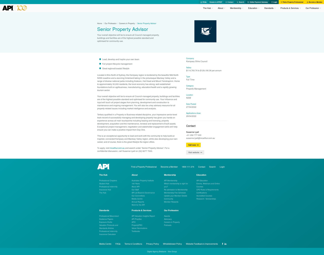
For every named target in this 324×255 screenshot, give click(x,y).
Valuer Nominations (139, 228)
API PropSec (137, 219)
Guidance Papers (106, 219)
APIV (134, 222)
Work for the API (138, 205)
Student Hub (104, 183)
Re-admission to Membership (176, 189)
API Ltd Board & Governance (143, 192)
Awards (167, 216)
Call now (192, 145)
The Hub (102, 192)
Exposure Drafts (105, 222)
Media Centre (137, 198)
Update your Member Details (175, 195)
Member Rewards (171, 202)
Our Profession (111, 23)
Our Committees (138, 195)
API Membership (170, 180)
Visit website (193, 152)
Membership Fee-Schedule (175, 192)
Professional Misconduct (109, 216)
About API (136, 186)
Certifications (201, 192)
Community (168, 198)
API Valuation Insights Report (143, 216)
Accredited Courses (204, 195)
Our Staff (135, 189)
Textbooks (136, 231)
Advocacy (168, 219)
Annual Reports (138, 202)
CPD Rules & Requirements (207, 189)
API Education (202, 180)
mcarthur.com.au (117, 148)
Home (99, 23)
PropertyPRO (137, 225)
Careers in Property (127, 23)
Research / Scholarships (206, 198)
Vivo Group (172, 251)
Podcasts (167, 225)
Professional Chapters (108, 180)
